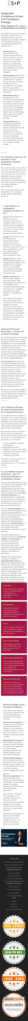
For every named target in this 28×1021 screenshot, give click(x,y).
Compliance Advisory (14, 873)
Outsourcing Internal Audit (14, 868)
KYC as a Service (14, 887)
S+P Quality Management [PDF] (14, 881)
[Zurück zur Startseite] (14, 2)
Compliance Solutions (14, 876)
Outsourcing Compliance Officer (14, 865)
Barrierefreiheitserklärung (14, 909)
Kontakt (14, 901)
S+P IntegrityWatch (14, 893)
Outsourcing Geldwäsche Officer (14, 862)
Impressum (14, 904)
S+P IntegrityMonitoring (14, 889)
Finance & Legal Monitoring (14, 879)
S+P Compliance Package (14, 896)
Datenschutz (14, 907)
